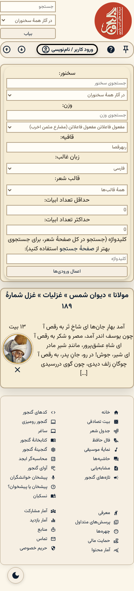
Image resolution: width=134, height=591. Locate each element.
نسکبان (40, 496)
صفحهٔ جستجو (77, 249)
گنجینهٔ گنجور (35, 449)
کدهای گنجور (35, 412)
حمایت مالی (99, 541)
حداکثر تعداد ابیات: (67, 220)
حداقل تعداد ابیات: (67, 200)
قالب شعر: (67, 178)
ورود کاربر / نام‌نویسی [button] (71, 50)
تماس (42, 539)
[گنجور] (113, 21)
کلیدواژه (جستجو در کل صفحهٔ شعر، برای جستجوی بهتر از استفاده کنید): (67, 244)
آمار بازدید (39, 520)
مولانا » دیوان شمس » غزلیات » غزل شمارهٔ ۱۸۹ (67, 301)
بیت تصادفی (99, 421)
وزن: (67, 105)
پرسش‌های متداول (93, 522)
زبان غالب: (67, 157)
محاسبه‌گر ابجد (33, 459)
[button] (125, 49)
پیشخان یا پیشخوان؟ (28, 487)
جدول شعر (100, 431)
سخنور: (67, 73)
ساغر (43, 431)
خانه (106, 412)
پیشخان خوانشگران (29, 477)
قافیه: (67, 137)
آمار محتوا (101, 550)
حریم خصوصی (34, 548)
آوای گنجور (38, 468)
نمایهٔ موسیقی (97, 449)
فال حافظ (101, 440)
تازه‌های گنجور (97, 477)
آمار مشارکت (36, 511)
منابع (43, 529)
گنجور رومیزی (35, 421)
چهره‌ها (103, 531)
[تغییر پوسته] (15, 575)
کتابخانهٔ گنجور (34, 440)
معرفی (104, 513)
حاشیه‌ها (102, 459)
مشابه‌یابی (101, 468)
